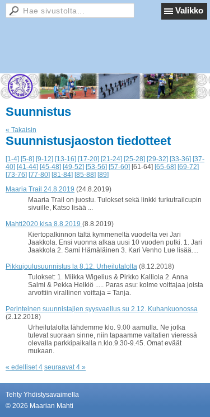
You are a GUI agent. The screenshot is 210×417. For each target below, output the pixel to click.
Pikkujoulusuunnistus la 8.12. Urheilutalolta (71, 266)
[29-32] (157, 159)
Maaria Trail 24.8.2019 (40, 189)
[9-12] (44, 159)
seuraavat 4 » (65, 367)
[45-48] (50, 167)
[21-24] (111, 159)
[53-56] (96, 167)
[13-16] (65, 159)
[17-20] (88, 159)
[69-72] (188, 167)
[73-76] (16, 175)
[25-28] (134, 159)
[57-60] (119, 167)
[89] (103, 175)
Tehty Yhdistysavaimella (42, 395)
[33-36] (180, 159)
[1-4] (12, 159)
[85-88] (85, 175)
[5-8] (27, 159)
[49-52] (73, 167)
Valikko (189, 10)
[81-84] (62, 175)
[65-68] (165, 167)
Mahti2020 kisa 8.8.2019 (44, 224)
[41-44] (27, 167)
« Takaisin (21, 130)
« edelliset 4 (24, 367)
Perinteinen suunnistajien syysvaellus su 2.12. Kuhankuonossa (102, 309)
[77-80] (39, 175)
